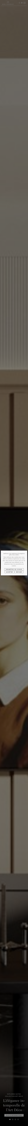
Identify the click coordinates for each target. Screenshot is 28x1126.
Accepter (9, 572)
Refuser (19, 572)
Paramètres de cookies (14, 569)
